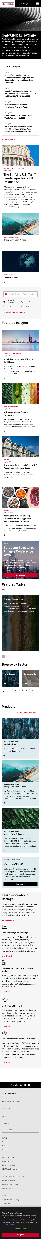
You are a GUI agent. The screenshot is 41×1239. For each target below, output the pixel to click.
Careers (4, 1196)
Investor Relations (8, 1157)
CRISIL (4, 1116)
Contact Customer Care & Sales (13, 1177)
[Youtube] (29, 1085)
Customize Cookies (20, 1229)
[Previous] (3, 656)
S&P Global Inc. (7, 1130)
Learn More (20, 884)
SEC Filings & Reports (9, 1169)
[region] (20, 1223)
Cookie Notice (10, 1224)
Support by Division (8, 1180)
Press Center (6, 1150)
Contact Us (5, 1124)
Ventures (5, 1146)
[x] (21, 1085)
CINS (10, 307)
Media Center (6, 1109)
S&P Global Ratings (9, 1093)
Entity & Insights (11, 301)
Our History (6, 1142)
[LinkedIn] (25, 1085)
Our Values (5, 1138)
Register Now (20, 575)
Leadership (6, 1204)
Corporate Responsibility (10, 1200)
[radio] (4, 301)
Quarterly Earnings (8, 1165)
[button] (3, 692)
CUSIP (28, 301)
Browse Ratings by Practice (13, 312)
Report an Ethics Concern (10, 1184)
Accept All (20, 1235)
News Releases (7, 1161)
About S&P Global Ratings (11, 1101)
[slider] (20, 683)
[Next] (8, 656)
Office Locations (7, 1188)
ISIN (27, 307)
